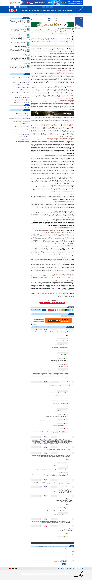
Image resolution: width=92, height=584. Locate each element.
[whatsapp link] (60, 303)
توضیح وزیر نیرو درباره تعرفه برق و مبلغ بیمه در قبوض (20, 85)
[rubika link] (63, 303)
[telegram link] (58, 303)
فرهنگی (44, 10)
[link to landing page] (78, 10)
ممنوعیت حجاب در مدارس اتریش (23, 134)
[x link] (46, 303)
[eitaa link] (48, 303)
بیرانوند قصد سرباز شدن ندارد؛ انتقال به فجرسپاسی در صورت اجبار (20, 130)
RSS (26, 574)
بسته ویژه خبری (70, 316)
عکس (35, 10)
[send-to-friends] (33, 19)
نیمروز (51, 7)
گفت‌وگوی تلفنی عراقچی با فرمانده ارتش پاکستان (21, 89)
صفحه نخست (69, 10)
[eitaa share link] (62, 310)
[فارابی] (52, 24)
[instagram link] (51, 303)
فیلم (38, 10)
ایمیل (73, 551)
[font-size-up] (42, 19)
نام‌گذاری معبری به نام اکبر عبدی (24, 136)
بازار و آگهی (31, 10)
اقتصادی (59, 10)
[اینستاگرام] (59, 310)
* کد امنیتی (72, 560)
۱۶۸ (49, 20)
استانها (22, 10)
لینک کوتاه (52, 309)
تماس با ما (58, 574)
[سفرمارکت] (52, 320)
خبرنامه (53, 574)
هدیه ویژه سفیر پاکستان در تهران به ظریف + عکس (21, 82)
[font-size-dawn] (37, 19)
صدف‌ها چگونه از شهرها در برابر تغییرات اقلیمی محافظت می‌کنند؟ (21, 93)
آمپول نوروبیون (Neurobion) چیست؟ (23, 112)
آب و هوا (36, 574)
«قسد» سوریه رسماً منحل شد (24, 95)
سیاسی (52, 10)
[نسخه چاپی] (72, 310)
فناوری (26, 10)
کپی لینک (44, 309)
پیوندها (31, 7)
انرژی (41, 10)
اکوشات (47, 7)
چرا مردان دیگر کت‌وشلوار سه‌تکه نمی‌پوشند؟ (22, 100)
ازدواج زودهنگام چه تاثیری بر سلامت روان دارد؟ (22, 139)
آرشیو (40, 7)
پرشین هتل (27, 107)
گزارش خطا (34, 324)
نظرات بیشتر (52, 543)
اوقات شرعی (31, 574)
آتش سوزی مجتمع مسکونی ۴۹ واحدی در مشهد (21, 102)
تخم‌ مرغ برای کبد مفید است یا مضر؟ (23, 115)
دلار (65, 316)
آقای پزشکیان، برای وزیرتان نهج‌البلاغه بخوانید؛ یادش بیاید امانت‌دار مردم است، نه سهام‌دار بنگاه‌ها (20, 78)
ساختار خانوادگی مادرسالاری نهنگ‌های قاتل (22, 87)
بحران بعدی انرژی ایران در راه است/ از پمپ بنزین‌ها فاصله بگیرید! (19, 76)
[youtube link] (43, 303)
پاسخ (36, 329)
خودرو (62, 316)
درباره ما (63, 574)
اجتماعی (48, 10)
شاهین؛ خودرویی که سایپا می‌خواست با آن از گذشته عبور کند (19, 132)
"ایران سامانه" (11, 579)
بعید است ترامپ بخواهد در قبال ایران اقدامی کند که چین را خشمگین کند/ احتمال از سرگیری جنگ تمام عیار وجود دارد (20, 121)
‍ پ (39, 19)
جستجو (44, 574)
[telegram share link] (68, 310)
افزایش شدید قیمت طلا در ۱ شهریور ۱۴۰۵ (22, 113)
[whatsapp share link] (64, 310)
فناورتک (43, 7)
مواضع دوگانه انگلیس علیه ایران (24, 91)
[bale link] (56, 303)
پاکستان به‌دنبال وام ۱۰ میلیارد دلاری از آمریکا (22, 97)
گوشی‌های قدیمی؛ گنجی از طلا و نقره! (23, 123)
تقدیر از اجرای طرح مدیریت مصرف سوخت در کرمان (21, 80)
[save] (35, 19)
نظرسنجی (35, 7)
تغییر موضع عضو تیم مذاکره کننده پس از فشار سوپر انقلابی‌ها (19, 138)
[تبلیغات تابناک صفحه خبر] (79, 23)
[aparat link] (41, 303)
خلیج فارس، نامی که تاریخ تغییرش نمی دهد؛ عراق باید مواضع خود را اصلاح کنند (20, 127)
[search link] (19, 7)
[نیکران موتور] (52, 113)
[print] (31, 19)
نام (73, 548)
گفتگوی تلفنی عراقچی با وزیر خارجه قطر (23, 99)
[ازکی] (64, 2)
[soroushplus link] (53, 303)
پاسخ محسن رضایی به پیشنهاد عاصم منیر (22, 141)
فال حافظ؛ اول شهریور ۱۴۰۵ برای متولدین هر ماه (21, 125)
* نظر (73, 554)
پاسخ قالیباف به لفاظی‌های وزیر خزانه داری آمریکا (21, 84)
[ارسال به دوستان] (70, 310)
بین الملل (64, 10)
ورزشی (56, 10)
